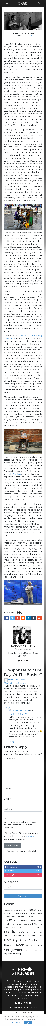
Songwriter (13, 950)
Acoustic (8, 910)
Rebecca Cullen (28, 36)
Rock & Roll (28, 945)
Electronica (22, 921)
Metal (39, 936)
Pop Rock (19, 940)
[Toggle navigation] (7, 3)
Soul (26, 950)
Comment (9, 759)
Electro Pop (10, 924)
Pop (7, 940)
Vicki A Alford (14, 474)
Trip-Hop (8, 954)
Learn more (14, 1022)
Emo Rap (19, 924)
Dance (30, 916)
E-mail (7, 887)
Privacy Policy (15, 1008)
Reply (7, 707)
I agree (28, 1023)
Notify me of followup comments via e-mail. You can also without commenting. (21, 836)
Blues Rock (36, 913)
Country (21, 917)
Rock (20, 945)
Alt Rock (37, 910)
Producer (35, 940)
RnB (12, 945)
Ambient (8, 913)
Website (8, 809)
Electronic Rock (35, 921)
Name (7, 789)
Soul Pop (33, 950)
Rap (6, 945)
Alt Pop (28, 909)
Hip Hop (16, 932)
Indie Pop (38, 932)
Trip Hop (17, 954)
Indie (31, 932)
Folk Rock (14, 928)
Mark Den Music (16, 679)
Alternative (18, 910)
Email (7, 799)
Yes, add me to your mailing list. (21, 851)
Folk (34, 924)
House (25, 932)
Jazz (33, 936)
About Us (27, 1008)
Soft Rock (37, 945)
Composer (9, 917)
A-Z (35, 1008)
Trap (40, 950)
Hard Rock (30, 928)
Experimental (27, 924)
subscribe (30, 836)
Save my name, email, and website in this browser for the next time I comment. (21, 825)
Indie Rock (9, 936)
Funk (22, 928)
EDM (12, 920)
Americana (21, 913)
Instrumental (23, 935)
